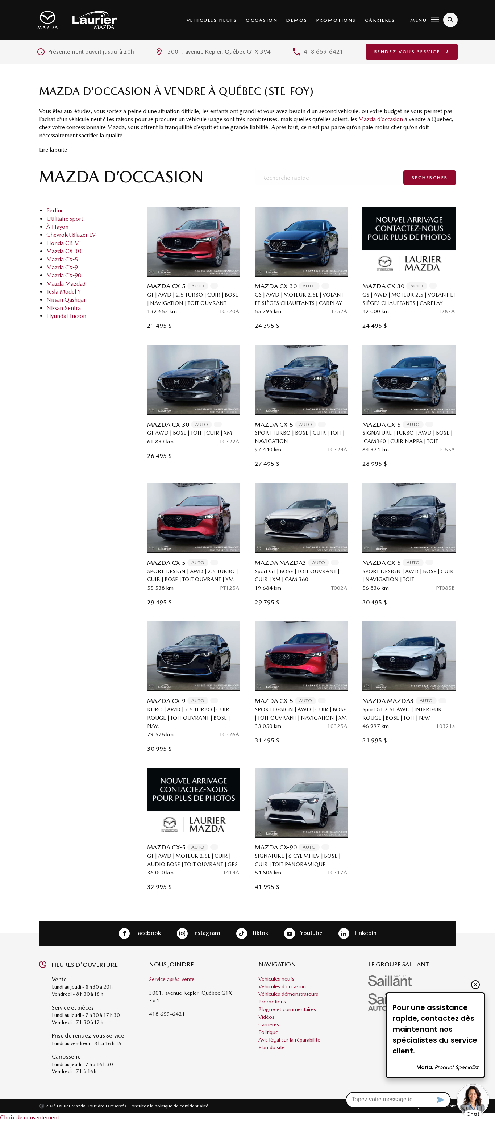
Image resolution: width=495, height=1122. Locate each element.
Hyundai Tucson (66, 315)
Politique (268, 1032)
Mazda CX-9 (62, 267)
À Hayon (57, 226)
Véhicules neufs (212, 20)
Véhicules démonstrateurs (288, 994)
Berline (55, 210)
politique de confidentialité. (182, 1106)
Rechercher (430, 177)
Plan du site (271, 1047)
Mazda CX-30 (63, 251)
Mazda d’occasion (380, 119)
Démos (297, 20)
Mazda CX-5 (62, 259)
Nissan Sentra (63, 308)
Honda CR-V (62, 243)
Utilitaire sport (64, 218)
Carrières (380, 20)
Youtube (311, 932)
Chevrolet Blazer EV (71, 234)
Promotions (336, 20)
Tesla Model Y (63, 291)
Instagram (205, 932)
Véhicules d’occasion (282, 986)
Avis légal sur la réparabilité (289, 1039)
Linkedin (365, 932)
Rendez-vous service (408, 51)
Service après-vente (172, 979)
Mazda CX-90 (63, 275)
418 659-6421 (324, 51)
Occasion (262, 20)
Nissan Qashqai (65, 299)
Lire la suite (53, 149)
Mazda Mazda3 (66, 283)
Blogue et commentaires (287, 1009)
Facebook (147, 932)
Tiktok (259, 932)
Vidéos (266, 1017)
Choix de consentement (29, 1117)
